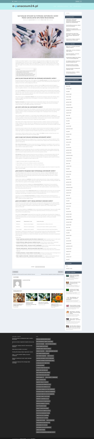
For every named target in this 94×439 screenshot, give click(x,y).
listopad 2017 (68, 243)
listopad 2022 (68, 152)
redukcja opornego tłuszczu (43, 403)
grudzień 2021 (68, 182)
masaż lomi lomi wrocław (42, 370)
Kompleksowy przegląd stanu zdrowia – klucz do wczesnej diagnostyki (73, 58)
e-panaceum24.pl (31, 19)
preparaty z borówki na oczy (43, 398)
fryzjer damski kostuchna (42, 346)
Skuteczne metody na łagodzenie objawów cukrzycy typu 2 (23, 342)
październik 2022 (69, 155)
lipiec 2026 (68, 86)
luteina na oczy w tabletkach (43, 363)
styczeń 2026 (68, 99)
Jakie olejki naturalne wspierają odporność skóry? (25, 73)
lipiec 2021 (68, 195)
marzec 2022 (68, 174)
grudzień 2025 (68, 102)
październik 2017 (69, 246)
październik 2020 (69, 219)
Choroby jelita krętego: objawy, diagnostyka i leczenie (22, 351)
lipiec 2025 (68, 115)
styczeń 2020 (68, 240)
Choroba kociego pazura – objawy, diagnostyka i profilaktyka (18, 304)
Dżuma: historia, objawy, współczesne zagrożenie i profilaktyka (74, 275)
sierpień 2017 (68, 251)
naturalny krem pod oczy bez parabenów (45, 394)
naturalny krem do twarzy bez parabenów (46, 391)
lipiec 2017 (68, 254)
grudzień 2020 (68, 214)
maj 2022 (68, 168)
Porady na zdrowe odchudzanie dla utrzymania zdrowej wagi (31, 303)
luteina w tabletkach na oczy (43, 367)
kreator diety (50, 355)
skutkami (39, 62)
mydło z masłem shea (41, 379)
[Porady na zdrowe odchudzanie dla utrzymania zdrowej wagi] (31, 297)
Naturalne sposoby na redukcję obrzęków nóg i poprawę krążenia (72, 65)
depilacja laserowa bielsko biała (43, 339)
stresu (48, 62)
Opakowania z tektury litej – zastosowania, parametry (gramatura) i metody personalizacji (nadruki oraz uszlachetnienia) (73, 21)
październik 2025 (69, 107)
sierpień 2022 (68, 160)
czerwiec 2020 (68, 230)
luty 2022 (68, 176)
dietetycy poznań (40, 343)
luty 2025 (68, 123)
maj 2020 (68, 232)
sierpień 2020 (68, 224)
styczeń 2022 (68, 179)
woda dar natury (50, 420)
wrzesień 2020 (68, 222)
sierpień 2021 (68, 192)
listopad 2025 (68, 104)
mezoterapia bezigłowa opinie (43, 374)
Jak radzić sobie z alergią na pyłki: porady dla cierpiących (75, 326)
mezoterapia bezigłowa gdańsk (43, 372)
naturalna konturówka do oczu (44, 384)
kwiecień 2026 (68, 94)
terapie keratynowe (41, 420)
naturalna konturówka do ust (43, 386)
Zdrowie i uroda (77, 6)
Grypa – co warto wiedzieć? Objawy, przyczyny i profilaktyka (21, 355)
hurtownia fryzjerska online (43, 353)
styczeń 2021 (68, 211)
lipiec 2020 (68, 227)
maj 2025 (68, 120)
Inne (71, 6)
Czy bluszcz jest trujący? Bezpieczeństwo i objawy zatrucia (74, 290)
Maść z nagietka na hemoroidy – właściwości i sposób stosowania (29, 255)
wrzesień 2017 (68, 248)
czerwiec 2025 (68, 118)
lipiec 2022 (68, 163)
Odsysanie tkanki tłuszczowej (43, 396)
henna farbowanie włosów (51, 351)
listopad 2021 (68, 184)
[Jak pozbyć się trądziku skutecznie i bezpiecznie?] (44, 297)
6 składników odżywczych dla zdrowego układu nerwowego (21, 362)
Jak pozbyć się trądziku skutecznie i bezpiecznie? (44, 303)
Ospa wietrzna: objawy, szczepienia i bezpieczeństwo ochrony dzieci (73, 40)
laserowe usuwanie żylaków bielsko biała (45, 360)
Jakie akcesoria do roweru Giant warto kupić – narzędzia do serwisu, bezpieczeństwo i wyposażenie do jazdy (73, 35)
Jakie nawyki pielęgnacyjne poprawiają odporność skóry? (26, 74)
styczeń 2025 (68, 126)
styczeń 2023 (68, 147)
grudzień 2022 (68, 150)
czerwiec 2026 (68, 88)
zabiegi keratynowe (41, 429)
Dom (55, 6)
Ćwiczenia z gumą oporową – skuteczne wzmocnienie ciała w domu (29, 248)
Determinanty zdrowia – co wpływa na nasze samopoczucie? (73, 73)
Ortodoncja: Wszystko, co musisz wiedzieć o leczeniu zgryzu (28, 252)
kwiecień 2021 (68, 203)
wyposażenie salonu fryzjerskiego (44, 427)
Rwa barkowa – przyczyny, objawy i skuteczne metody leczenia (75, 312)
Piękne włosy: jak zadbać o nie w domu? (19, 349)
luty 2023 (68, 144)
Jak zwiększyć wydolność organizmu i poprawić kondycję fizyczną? (73, 62)
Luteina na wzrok (40, 365)
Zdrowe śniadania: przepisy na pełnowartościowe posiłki (75, 306)
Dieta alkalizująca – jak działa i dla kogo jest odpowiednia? (72, 298)
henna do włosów (40, 351)
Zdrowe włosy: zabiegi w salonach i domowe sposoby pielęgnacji (22, 346)
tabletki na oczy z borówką (42, 415)
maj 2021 (68, 200)
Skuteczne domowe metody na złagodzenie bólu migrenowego (73, 283)
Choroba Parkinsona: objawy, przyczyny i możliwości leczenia (28, 242)
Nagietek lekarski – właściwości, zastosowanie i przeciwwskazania (56, 304)
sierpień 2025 (68, 112)
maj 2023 (68, 136)
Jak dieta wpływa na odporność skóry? (23, 72)
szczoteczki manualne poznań (43, 413)
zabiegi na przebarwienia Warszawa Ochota (46, 432)
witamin (43, 133)
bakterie (39, 145)
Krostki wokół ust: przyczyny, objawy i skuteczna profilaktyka (73, 26)
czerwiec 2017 (68, 256)
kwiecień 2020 (68, 235)
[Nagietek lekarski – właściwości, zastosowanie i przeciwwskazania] (57, 297)
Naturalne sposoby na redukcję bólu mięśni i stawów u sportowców (22, 339)
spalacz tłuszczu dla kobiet (43, 408)
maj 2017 (68, 259)
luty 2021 (68, 208)
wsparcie (17, 197)
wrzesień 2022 (68, 158)
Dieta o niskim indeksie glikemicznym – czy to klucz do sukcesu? (73, 319)
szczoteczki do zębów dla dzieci (43, 410)
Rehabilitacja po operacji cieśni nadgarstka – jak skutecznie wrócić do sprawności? (73, 29)
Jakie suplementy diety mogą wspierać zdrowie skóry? (25, 75)
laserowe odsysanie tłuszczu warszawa (45, 358)
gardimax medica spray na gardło (44, 348)
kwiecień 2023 (68, 139)
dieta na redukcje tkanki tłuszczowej (45, 341)
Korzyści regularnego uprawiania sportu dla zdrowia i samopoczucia (29, 239)
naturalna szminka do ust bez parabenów (45, 389)
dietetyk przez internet (51, 343)
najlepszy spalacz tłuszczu (42, 382)
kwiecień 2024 (68, 134)
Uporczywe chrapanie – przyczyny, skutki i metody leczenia (72, 54)
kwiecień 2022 (68, 171)
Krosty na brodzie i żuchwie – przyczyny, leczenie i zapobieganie (29, 245)
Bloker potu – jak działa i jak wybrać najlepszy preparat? (73, 47)
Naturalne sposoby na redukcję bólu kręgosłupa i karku (73, 69)
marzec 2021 (68, 206)
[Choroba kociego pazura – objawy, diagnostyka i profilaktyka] (19, 297)
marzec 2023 (68, 142)
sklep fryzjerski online (41, 405)
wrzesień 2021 (68, 190)
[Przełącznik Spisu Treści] (34, 69)
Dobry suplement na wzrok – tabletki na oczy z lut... (27, 1)
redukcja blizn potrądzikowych (43, 401)
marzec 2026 (68, 96)
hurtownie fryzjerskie (41, 355)
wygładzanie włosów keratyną (43, 422)
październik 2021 (69, 187)
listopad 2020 (68, 216)
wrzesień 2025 (68, 110)
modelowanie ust (40, 377)
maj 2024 (68, 131)
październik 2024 (69, 128)
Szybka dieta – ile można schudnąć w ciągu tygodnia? (73, 51)
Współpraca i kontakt (62, 6)
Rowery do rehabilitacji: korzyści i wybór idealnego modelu (21, 359)
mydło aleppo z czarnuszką (51, 377)
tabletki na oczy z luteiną (42, 417)
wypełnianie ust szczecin (42, 425)
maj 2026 (68, 91)
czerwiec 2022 (68, 166)
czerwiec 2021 (68, 198)
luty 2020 (68, 238)
